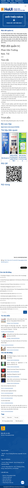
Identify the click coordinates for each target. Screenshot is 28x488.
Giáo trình (9, 260)
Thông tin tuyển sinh (7, 477)
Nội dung (5, 184)
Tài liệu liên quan (9, 130)
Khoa (12, 0)
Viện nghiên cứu (13, 2)
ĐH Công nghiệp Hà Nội (21, 260)
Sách (6, 260)
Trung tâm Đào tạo (19, 0)
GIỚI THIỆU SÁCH (17, 23)
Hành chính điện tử (7, 479)
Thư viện (14, 260)
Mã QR (4, 163)
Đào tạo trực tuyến (7, 480)
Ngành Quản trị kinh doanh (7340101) (10, 127)
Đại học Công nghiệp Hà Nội (9, 475)
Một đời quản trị (5, 158)
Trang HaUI (3, 0)
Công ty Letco (21, 2)
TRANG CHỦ (9, 23)
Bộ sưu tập (6, 124)
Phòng (8, 0)
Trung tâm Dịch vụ (4, 2)
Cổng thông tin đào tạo (8, 482)
